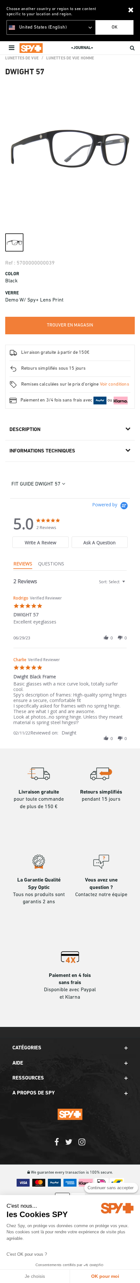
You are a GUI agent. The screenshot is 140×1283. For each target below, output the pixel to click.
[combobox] (111, 582)
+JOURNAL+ (82, 48)
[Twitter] (68, 1145)
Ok (115, 27)
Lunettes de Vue (22, 58)
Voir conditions (114, 384)
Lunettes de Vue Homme (70, 58)
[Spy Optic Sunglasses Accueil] (31, 48)
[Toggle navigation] (12, 48)
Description (24, 429)
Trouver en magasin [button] (70, 325)
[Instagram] (81, 1145)
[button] (106, 638)
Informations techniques (42, 451)
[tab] (40, 542)
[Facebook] (56, 1145)
